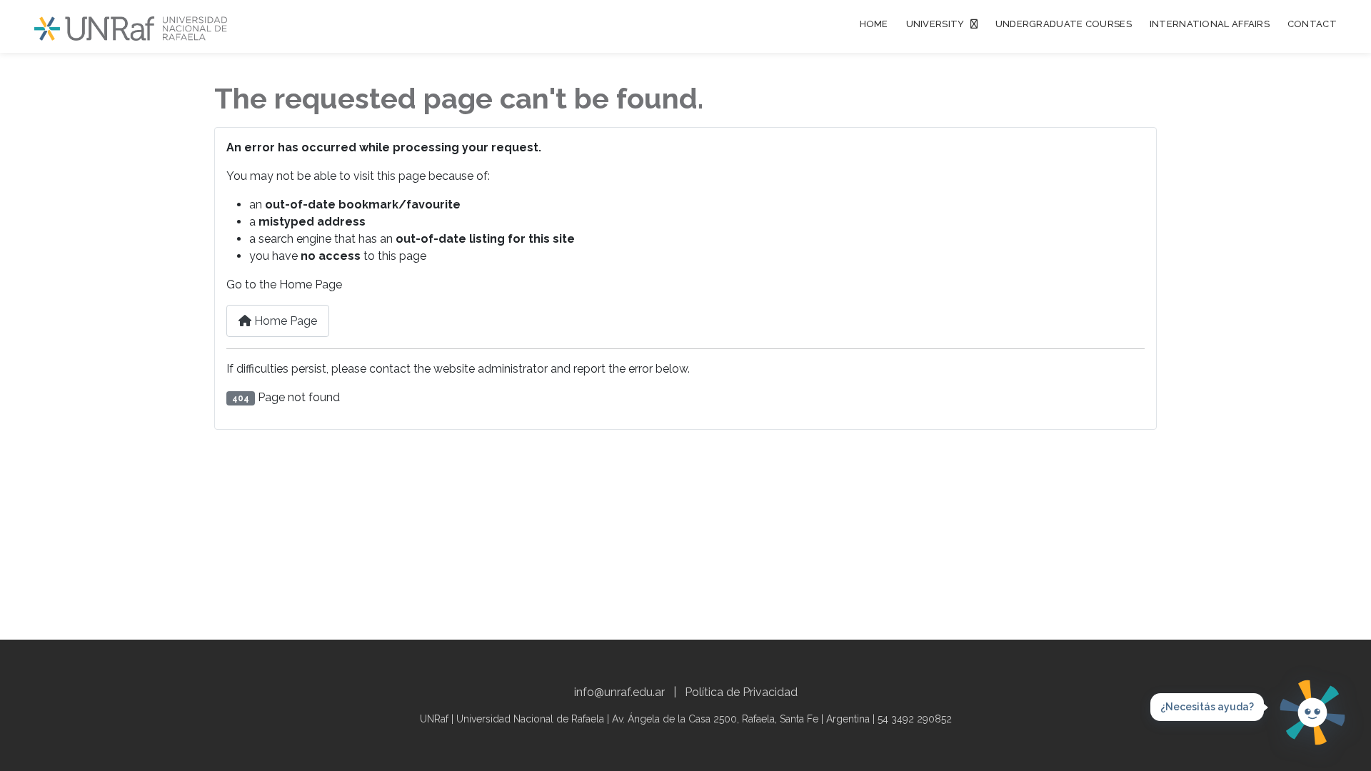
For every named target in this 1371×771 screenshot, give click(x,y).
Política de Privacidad (741, 692)
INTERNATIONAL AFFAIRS (1210, 24)
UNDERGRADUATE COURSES (1063, 24)
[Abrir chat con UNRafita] (1312, 712)
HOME (874, 24)
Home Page (284, 321)
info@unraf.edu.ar (619, 692)
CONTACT (1312, 24)
